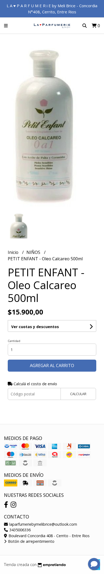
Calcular (78, 393)
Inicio (13, 252)
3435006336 (19, 529)
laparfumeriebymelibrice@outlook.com (42, 524)
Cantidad (14, 341)
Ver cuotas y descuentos (35, 326)
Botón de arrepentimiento (30, 541)
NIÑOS (33, 252)
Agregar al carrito (52, 365)
